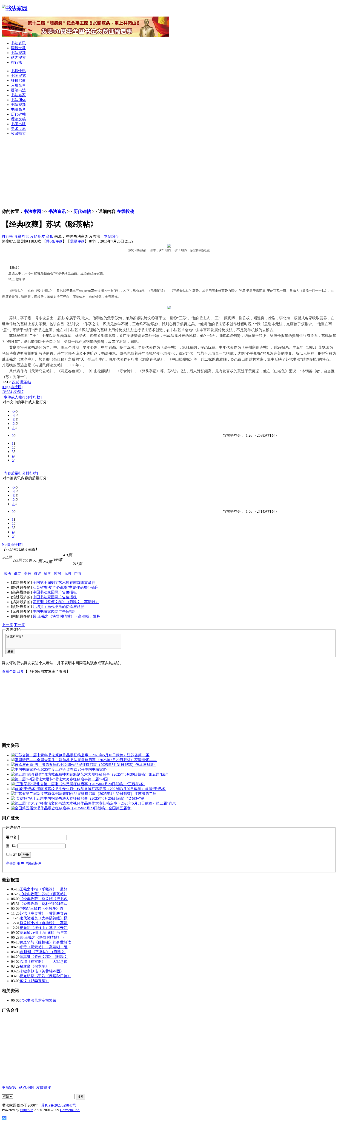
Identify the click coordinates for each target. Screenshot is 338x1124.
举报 (49, 236)
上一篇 (7, 625)
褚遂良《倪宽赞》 (34, 966)
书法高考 (18, 109)
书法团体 (18, 100)
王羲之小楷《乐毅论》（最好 (44, 889)
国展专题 (18, 48)
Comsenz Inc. (70, 1110)
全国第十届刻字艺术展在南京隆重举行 (64, 583)
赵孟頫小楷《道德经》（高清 (44, 923)
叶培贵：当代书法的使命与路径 (58, 607)
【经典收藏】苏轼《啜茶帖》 (43, 894)
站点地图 (26, 1088)
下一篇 (19, 625)
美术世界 (18, 129)
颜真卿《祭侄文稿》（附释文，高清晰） (66, 602)
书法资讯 (18, 43)
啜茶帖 (25, 382)
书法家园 (32, 211)
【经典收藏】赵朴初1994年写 (44, 904)
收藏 (17, 236)
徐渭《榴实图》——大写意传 (44, 961)
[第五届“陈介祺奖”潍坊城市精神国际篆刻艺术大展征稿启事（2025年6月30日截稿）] (80, 774)
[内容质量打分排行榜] (20, 473)
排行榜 (16, 62)
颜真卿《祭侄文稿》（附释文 (44, 957)
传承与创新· (145, 765)
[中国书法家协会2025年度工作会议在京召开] (48, 769)
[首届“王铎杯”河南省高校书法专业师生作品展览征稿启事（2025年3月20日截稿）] (78, 789)
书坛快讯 (18, 71)
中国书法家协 (96, 769)
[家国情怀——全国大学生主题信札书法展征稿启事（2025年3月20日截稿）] (72, 760)
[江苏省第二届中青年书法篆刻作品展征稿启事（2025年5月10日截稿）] (69, 755)
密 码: (11, 846)
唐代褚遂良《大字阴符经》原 (44, 918)
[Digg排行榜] (12, 387)
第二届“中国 (98, 779)
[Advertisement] (169, 172)
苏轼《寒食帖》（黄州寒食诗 (44, 913)
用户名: (11, 837)
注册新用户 (15, 863)
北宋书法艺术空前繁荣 (38, 1000)
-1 (13, 428)
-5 (13, 411)
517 (18, 392)
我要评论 (77, 241)
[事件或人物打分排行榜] (22, 397)
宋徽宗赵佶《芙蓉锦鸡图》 (42, 971)
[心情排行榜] (12, 545)
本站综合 (111, 236)
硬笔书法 (18, 90)
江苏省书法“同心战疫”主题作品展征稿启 (66, 587)
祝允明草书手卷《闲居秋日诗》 (45, 976)
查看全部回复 (13, 671)
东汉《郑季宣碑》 (34, 981)
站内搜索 (18, 57)
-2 (13, 424)
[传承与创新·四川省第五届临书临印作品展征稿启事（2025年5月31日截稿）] (73, 765)
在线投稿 (125, 211)
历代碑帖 (18, 114)
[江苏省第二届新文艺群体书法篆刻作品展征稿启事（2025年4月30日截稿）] (72, 794)
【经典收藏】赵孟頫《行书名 (44, 899)
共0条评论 (54, 241)
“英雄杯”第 (135, 798)
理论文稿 (18, 119)
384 (7, 392)
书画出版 (18, 124)
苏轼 (15, 382)
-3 (13, 419)
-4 (13, 415)
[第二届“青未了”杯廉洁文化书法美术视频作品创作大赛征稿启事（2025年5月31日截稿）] (83, 803)
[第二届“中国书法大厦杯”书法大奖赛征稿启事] (49, 779)
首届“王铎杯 (155, 789)
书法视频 (18, 53)
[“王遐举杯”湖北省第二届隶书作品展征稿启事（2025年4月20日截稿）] (68, 784)
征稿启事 (18, 80)
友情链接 (43, 1088)
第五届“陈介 (159, 774)
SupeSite (26, 1110)
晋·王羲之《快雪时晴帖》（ (43, 937)
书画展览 (18, 76)
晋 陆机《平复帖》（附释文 (43, 952)
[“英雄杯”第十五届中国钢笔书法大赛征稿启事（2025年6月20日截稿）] (68, 798)
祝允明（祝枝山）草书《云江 (44, 928)
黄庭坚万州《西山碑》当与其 (44, 933)
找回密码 (33, 863)
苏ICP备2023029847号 (58, 1105)
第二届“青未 (166, 803)
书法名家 (18, 95)
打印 (25, 236)
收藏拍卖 (18, 134)
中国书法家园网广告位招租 (55, 592)
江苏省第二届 (138, 755)
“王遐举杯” (135, 784)
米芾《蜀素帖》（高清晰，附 (44, 947)
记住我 (15, 854)
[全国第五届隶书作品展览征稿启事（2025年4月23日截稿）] (60, 808)
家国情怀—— (145, 760)
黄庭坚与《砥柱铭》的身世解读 (45, 942)
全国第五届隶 (120, 808)
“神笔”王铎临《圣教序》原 (42, 908)
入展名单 (18, 85)
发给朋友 (37, 236)
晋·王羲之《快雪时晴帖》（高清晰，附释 (67, 616)
